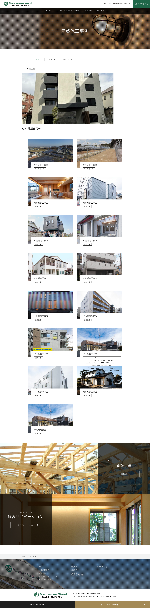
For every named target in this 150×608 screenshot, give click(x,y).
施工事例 (74, 570)
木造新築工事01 (90, 392)
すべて (36, 59)
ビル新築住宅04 (90, 316)
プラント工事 (67, 59)
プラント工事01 (90, 165)
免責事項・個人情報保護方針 (77, 574)
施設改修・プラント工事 (47, 576)
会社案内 (74, 567)
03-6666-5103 (112, 4)
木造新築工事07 (90, 203)
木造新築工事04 (41, 278)
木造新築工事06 (41, 240)
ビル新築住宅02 (90, 354)
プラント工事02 (41, 165)
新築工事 (52, 59)
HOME (40, 567)
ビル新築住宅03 (41, 354)
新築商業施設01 (41, 430)
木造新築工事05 (90, 240)
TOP (24, 557)
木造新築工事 (43, 570)
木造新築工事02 (41, 316)
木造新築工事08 (41, 203)
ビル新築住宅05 (32, 128)
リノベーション (44, 579)
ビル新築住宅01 (41, 392)
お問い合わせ (102, 567)
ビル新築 (41, 573)
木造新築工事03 (90, 278)
